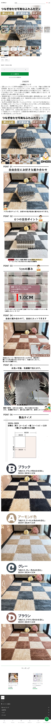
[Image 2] (22, 29)
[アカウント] (29, 720)
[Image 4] (39, 29)
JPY (49, 2)
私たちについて (5, 707)
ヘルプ (3, 712)
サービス (4, 715)
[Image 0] (5, 29)
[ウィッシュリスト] (21, 720)
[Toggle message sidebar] (38, 720)
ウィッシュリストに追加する (15, 77)
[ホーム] (4, 720)
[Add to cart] (47, 719)
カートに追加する (15, 74)
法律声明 (4, 710)
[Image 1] (14, 29)
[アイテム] (12, 720)
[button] (47, 2)
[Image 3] (31, 29)
